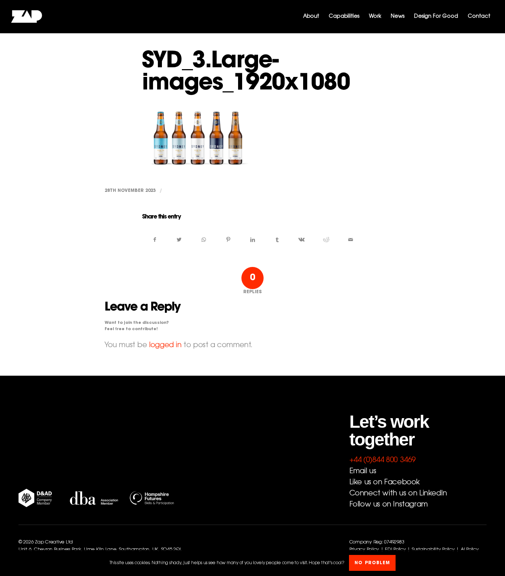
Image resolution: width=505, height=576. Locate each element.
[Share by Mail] (351, 239)
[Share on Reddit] (326, 239)
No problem (372, 563)
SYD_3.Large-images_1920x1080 (246, 73)
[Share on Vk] (301, 239)
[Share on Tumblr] (277, 239)
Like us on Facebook (384, 482)
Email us (362, 471)
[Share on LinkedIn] (253, 239)
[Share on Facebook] (154, 239)
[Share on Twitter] (179, 239)
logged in (165, 345)
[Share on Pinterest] (228, 239)
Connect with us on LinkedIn (398, 493)
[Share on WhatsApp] (204, 239)
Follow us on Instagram (388, 504)
